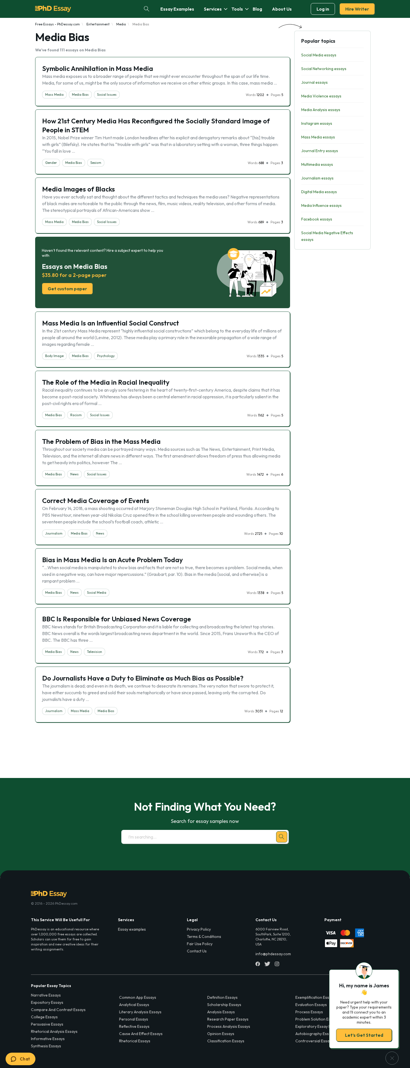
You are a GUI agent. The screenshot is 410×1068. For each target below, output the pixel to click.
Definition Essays (222, 997)
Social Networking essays (323, 68)
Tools (237, 9)
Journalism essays (317, 178)
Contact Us (197, 951)
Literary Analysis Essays (140, 1011)
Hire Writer (357, 9)
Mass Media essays (318, 137)
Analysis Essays (221, 1011)
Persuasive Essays (47, 1024)
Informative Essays (48, 1038)
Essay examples (132, 929)
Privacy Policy (199, 929)
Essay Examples (177, 9)
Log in (323, 9)
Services (213, 9)
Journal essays (314, 82)
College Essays (44, 1016)
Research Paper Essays (228, 1019)
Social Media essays (318, 55)
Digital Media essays (319, 191)
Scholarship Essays (224, 1004)
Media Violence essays (321, 96)
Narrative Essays (46, 995)
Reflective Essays (134, 1026)
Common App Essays (137, 997)
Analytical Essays (134, 1004)
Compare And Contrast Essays (58, 1009)
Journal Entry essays (319, 150)
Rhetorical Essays (134, 1040)
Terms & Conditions (204, 936)
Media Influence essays (321, 205)
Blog (257, 9)
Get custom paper (67, 288)
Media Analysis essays (320, 109)
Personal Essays (133, 1019)
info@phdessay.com (273, 953)
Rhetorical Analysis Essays (54, 1031)
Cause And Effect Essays (141, 1033)
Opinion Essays (220, 1033)
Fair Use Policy (200, 943)
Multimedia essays (317, 164)
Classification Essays (225, 1040)
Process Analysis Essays (228, 1026)
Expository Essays (47, 1002)
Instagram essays (316, 123)
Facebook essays (316, 219)
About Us (282, 9)
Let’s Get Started (364, 1035)
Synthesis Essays (46, 1045)
